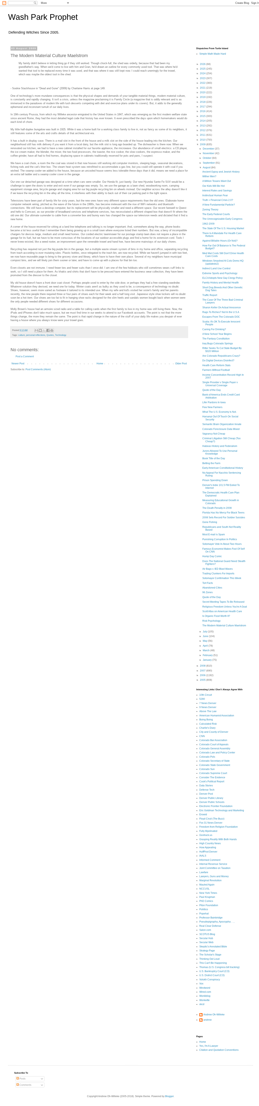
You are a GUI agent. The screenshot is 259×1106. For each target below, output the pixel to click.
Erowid (203, 814)
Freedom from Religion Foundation (218, 826)
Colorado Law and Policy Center (217, 752)
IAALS (202, 855)
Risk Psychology (211, 620)
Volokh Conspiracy (209, 979)
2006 (203, 675)
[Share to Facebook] (48, 330)
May (205, 640)
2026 (203, 64)
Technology (60, 335)
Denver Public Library (211, 798)
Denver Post (206, 793)
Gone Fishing (209, 522)
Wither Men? (209, 176)
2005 (203, 680)
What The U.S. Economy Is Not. (219, 411)
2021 (203, 87)
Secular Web (206, 942)
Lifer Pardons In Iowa (214, 402)
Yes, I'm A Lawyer (208, 1045)
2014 (203, 120)
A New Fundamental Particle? (218, 204)
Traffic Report (209, 295)
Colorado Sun (207, 769)
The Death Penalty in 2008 (217, 508)
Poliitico (203, 909)
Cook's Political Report (211, 781)
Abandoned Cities (212, 587)
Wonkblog (204, 996)
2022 (203, 83)
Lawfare (203, 872)
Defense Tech (206, 789)
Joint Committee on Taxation (214, 868)
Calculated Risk (208, 723)
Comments (25, 1085)
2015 (203, 116)
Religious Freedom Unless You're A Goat (224, 606)
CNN (202, 736)
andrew (207, 1019)
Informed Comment (209, 860)
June (206, 636)
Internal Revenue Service (213, 864)
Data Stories (206, 785)
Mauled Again (206, 884)
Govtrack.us (205, 835)
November (209, 153)
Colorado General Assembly (214, 748)
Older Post (181, 363)
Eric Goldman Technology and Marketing (221, 810)
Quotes (50, 335)
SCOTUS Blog (207, 934)
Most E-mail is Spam (213, 534)
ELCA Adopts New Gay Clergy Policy (222, 278)
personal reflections (35, 335)
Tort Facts (207, 583)
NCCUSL (204, 888)
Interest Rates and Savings (217, 190)
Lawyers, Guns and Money (214, 876)
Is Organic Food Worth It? (216, 616)
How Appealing (207, 847)
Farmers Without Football (216, 370)
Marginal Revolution (210, 880)
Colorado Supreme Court (213, 773)
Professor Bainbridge (211, 917)
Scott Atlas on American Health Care (222, 611)
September (209, 162)
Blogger (169, 1096)
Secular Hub (206, 938)
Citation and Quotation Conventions (219, 1050)
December (209, 148)
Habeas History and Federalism (219, 446)
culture (21, 335)
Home (100, 363)
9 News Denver (207, 707)
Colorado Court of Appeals (213, 744)
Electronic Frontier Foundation (215, 806)
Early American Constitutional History (222, 468)
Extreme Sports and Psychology (219, 273)
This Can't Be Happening (213, 963)
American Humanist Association (216, 715)
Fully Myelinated (208, 831)
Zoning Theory (210, 209)
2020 (203, 92)
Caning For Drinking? (214, 329)
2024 (203, 73)
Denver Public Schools (211, 802)
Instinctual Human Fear (215, 195)
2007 (203, 670)
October (207, 158)
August (207, 167)
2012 (203, 130)
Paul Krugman (207, 897)
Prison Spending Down (215, 480)
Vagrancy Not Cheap (213, 433)
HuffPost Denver (208, 851)
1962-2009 (208, 223)
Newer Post (18, 363)
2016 (203, 111)
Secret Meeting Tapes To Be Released (223, 601)
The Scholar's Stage (210, 954)
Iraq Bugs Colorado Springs (217, 343)
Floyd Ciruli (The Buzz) (211, 818)
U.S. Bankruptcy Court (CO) (214, 971)
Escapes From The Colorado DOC (221, 316)
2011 (203, 135)
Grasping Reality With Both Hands (218, 839)
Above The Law (208, 711)
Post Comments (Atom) (38, 369)
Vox (201, 983)
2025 (203, 68)
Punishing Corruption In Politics (219, 539)
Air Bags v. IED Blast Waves (217, 568)
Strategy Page (207, 950)
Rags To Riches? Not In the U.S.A (220, 312)
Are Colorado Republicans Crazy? (221, 355)
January (207, 660)
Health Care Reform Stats (216, 365)
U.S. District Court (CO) (212, 975)
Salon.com (205, 930)
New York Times (208, 893)
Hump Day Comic (212, 556)
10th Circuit (205, 695)
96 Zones (207, 592)
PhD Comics (206, 901)
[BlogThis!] (40, 330)
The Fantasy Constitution (216, 338)
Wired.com (205, 991)
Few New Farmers (212, 407)
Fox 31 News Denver (210, 822)
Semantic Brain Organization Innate (221, 424)
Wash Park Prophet (43, 17)
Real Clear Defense (210, 926)
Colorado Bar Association (213, 740)
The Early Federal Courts (216, 214)
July (205, 631)
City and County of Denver (213, 732)
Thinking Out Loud (209, 959)
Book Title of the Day (213, 458)
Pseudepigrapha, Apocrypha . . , (216, 921)
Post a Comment (25, 356)
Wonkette (204, 1000)
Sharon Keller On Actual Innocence (221, 307)
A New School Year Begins (217, 334)
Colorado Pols (207, 756)
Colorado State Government (214, 765)
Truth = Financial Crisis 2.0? (217, 200)
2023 (203, 78)
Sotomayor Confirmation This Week (221, 578)
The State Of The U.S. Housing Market (223, 228)
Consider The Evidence (212, 777)
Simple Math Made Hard (212, 53)
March (206, 650)
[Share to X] (44, 330)
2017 (203, 106)
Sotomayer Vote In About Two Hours (222, 544)
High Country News (210, 843)
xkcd (201, 1004)
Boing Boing (206, 719)
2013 (203, 125)
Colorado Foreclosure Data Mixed (221, 429)
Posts (22, 1078)
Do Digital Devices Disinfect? (218, 360)
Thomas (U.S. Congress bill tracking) (219, 967)
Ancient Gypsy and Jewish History (221, 171)
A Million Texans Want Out (216, 181)
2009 (203, 144)
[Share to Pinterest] (52, 330)
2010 (203, 139)
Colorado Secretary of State (214, 760)
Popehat (204, 913)
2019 (203, 97)
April (205, 645)
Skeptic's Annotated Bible (213, 946)
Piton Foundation (208, 905)
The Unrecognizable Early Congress (222, 218)
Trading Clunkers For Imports (218, 573)
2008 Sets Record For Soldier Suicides (223, 517)
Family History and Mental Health (220, 282)
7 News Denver (207, 703)
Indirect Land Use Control (216, 268)
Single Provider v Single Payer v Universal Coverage (220, 384)
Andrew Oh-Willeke (214, 1014)
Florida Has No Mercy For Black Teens (223, 512)
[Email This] (36, 330)
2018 (203, 102)
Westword (204, 987)
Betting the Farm (211, 463)
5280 (202, 699)
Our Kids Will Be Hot (213, 186)
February (208, 655)
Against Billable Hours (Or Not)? (220, 240)
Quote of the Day (211, 390)
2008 (203, 665)
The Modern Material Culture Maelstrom (224, 625)
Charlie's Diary (207, 727)
